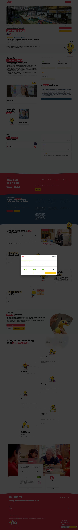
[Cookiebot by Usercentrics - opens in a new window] (52, 256)
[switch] (34, 269)
